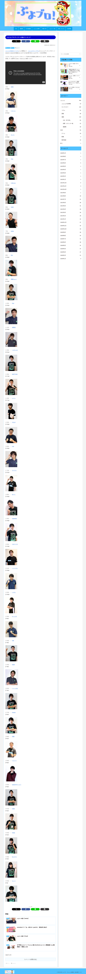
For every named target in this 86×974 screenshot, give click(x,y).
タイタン (14, 470)
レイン (14, 398)
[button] (44, 41)
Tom (12, 159)
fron (13, 303)
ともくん (13, 111)
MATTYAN (14, 374)
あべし (14, 494)
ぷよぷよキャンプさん (33, 51)
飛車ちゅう (14, 279)
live (12, 255)
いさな (14, 592)
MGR (13, 664)
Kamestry (14, 518)
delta (12, 86)
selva (12, 231)
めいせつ (14, 856)
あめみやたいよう (16, 784)
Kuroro (14, 712)
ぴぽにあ (13, 183)
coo (13, 446)
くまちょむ (15, 350)
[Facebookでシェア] (25, 41)
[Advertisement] (70, 42)
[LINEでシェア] (35, 41)
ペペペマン (15, 568)
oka (13, 640)
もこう (14, 881)
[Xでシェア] (16, 41)
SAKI (12, 207)
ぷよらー (17, 47)
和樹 (13, 736)
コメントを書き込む (30, 959)
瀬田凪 (14, 327)
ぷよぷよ (8, 47)
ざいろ (12, 135)
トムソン (14, 760)
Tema (13, 832)
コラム (13, 47)
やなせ (14, 422)
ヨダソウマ (15, 544)
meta (13, 808)
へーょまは (15, 688)
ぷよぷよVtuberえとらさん (12, 51)
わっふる (14, 616)
